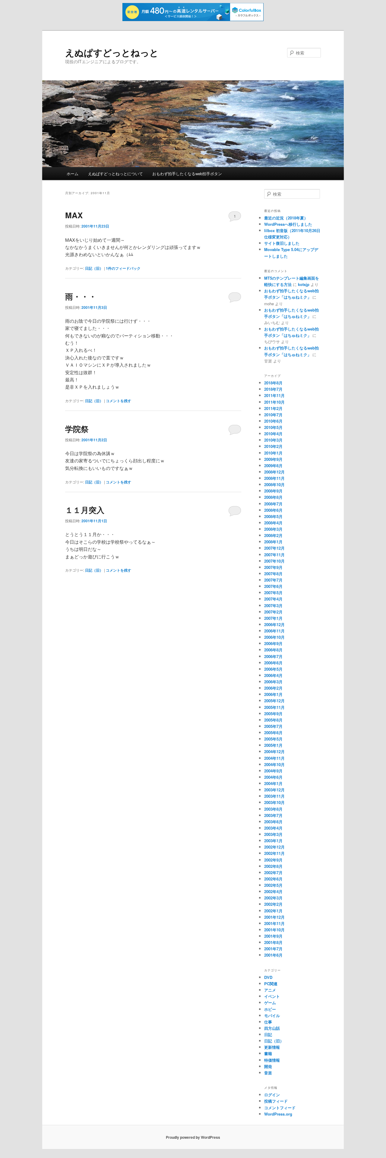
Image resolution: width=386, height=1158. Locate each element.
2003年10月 (274, 802)
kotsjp (303, 284)
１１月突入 (84, 509)
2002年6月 (273, 879)
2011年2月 (273, 408)
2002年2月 (273, 904)
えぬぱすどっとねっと (112, 52)
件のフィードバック (123, 268)
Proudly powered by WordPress (193, 1137)
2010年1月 (273, 453)
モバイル (272, 1015)
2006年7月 (273, 656)
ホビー (270, 1009)
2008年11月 (274, 478)
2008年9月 (273, 491)
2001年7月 (273, 949)
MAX (74, 215)
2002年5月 (273, 885)
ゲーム (270, 1002)
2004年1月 (273, 783)
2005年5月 (273, 739)
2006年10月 (274, 637)
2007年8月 (273, 573)
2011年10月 (274, 402)
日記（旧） (94, 268)
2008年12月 (274, 472)
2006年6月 (273, 663)
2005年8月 (273, 720)
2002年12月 (274, 847)
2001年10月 (274, 930)
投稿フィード (276, 1101)
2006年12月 (274, 624)
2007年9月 (273, 567)
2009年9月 (273, 459)
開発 (268, 1066)
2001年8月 (273, 942)
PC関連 (270, 983)
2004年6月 (273, 777)
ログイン (272, 1094)
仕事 (268, 1022)
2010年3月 (273, 440)
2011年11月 (274, 395)
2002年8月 (273, 866)
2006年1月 (273, 694)
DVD (268, 977)
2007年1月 (273, 618)
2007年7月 (273, 580)
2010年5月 (273, 427)
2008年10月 (274, 484)
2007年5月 (273, 592)
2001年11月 (274, 923)
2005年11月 (274, 707)
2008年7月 (273, 504)
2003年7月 (273, 815)
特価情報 (272, 1060)
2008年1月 (273, 542)
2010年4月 (273, 433)
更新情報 (272, 1047)
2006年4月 (273, 675)
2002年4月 (273, 891)
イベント (272, 996)
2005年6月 (273, 732)
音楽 (268, 1073)
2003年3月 (273, 834)
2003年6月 (273, 821)
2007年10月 (274, 561)
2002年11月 (274, 853)
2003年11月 (274, 796)
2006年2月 (273, 688)
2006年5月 (273, 669)
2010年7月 (273, 415)
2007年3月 (273, 605)
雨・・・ (80, 296)
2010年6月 (273, 421)
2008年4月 (273, 523)
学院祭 (77, 428)
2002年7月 (273, 872)
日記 (268, 1034)
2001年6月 (273, 955)
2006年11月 (274, 631)
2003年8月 (273, 809)
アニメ (270, 990)
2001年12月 (274, 917)
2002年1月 (273, 911)
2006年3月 (273, 682)
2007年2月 (273, 612)
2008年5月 (273, 516)
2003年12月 (274, 790)
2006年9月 (273, 643)
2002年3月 (273, 898)
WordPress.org (278, 1114)
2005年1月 (273, 745)
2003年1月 (273, 840)
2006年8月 (273, 650)
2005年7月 (273, 726)
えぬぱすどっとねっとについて (115, 173)
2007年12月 (274, 548)
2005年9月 (273, 713)
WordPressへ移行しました (288, 224)
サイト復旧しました (281, 243)
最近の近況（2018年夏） (286, 218)
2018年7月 (273, 389)
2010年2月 (273, 446)
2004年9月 (273, 771)
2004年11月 (274, 758)
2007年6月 (273, 586)
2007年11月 (274, 554)
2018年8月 (273, 383)
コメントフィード (280, 1107)
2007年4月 (273, 599)
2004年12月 (274, 751)
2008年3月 (273, 529)
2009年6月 (273, 465)
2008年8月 (273, 497)
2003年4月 (273, 828)
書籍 (268, 1053)
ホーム (72, 173)
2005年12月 (274, 700)
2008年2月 (273, 535)
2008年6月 (273, 510)
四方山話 (272, 1028)
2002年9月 (273, 860)
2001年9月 (273, 936)
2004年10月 (274, 764)
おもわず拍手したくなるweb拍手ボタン (187, 173)
